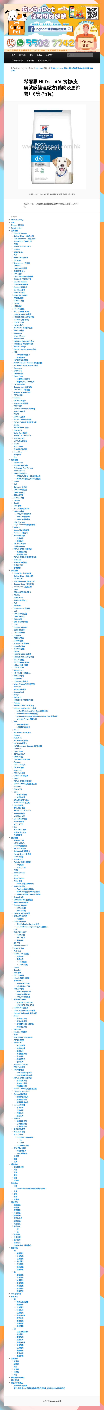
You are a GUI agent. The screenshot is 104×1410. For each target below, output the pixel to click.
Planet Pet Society (21, 1064)
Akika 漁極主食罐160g (25, 883)
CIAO (16, 624)
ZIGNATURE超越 (20, 449)
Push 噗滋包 (18, 856)
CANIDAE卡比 (19, 271)
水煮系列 (20, 1110)
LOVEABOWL (19, 843)
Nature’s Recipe (20, 346)
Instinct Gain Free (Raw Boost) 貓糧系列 (32, 711)
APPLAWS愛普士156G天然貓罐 (28, 894)
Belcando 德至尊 (20, 487)
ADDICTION (18, 252)
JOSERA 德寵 (19, 649)
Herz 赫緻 (17, 505)
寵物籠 (16, 1207)
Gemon (17, 500)
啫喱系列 (20, 1113)
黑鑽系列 (20, 959)
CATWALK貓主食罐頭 (22, 913)
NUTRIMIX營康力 (20, 743)
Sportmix (17, 786)
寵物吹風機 (18, 1218)
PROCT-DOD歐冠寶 (21, 403)
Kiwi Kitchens (19, 522)
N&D (15, 352)
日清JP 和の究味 (20, 832)
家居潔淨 (17, 1210)
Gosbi (16, 503)
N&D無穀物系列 (23, 724)
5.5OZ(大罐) (21, 908)
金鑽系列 (20, 956)
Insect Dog (18, 452)
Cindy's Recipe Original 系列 (28, 924)
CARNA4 (17, 265)
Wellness (17, 559)
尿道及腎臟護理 (22, 1302)
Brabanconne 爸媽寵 (22, 263)
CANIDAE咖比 (19, 492)
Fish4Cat (17, 635)
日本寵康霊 (18, 835)
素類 (15, 1177)
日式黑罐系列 (22, 1123)
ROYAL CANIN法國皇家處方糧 (25, 422)
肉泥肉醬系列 (19, 1167)
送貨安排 (49, 55)
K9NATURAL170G (23, 986)
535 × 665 (39, 68)
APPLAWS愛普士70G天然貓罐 (28, 891)
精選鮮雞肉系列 (22, 1097)
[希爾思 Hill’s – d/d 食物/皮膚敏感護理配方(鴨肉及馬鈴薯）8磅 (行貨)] (52, 146)
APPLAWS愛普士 (20, 473)
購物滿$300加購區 (18, 1377)
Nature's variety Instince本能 (25, 708)
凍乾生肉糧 (21, 797)
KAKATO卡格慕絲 (23, 519)
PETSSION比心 (20, 400)
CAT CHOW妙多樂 (21, 622)
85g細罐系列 (21, 1150)
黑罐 (15, 1161)
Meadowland (19, 338)
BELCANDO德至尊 (21, 257)
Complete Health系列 (25, 1137)
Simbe (16, 425)
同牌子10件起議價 (20, 1385)
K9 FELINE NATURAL (22, 673)
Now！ (16, 730)
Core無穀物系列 (23, 1145)
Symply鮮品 (18, 805)
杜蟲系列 (20, 1310)
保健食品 (14, 1296)
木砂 (15, 1374)
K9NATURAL (19, 980)
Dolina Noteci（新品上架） (24, 576)
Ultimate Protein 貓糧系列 (27, 719)
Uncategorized (16, 228)
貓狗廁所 (17, 1239)
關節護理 (20, 1253)
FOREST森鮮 (19, 300)
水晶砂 (16, 1369)
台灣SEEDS (18, 565)
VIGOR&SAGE (19, 438)
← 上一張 (81, 68)
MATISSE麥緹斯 (20, 689)
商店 (13, 55)
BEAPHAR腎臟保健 (21, 902)
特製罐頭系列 (22, 1086)
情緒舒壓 (20, 1269)
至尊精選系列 (22, 1053)
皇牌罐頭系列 (22, 1126)
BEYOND (17, 260)
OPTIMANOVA (19, 384)
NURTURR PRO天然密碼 (23, 1037)
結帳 (31, 55)
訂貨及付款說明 (17, 60)
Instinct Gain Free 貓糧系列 (27, 713)
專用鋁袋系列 (22, 551)
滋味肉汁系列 (22, 1099)
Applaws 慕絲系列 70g (25, 889)
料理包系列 (21, 1059)
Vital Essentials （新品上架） (25, 238)
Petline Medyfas (20, 765)
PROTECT (18, 406)
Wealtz (16, 443)
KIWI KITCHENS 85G (25, 1002)
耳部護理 (20, 1264)
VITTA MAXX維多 (20, 441)
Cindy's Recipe (20, 921)
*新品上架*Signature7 (22, 1091)
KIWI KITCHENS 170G (25, 1005)
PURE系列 (21, 935)
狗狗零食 (14, 1183)
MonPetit (17, 686)
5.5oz (22, 1142)
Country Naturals (20, 282)
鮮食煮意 (17, 568)
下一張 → (89, 68)
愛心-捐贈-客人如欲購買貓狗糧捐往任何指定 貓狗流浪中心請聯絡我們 (39, 1388)
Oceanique (18, 368)
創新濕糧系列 (22, 554)
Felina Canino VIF (21, 945)
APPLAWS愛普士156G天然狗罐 (28, 478)
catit (15, 611)
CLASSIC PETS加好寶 (22, 279)
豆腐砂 (16, 1361)
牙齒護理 (20, 1256)
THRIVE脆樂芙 (19, 813)
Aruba (16, 481)
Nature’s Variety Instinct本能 (25, 349)
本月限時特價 (16, 1293)
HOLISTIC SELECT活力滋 (24, 317)
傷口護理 (20, 1261)
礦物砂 (16, 1364)
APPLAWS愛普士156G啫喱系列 (28, 476)
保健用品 (14, 1248)
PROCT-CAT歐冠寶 (21, 775)
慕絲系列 (20, 940)
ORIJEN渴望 (18, 373)
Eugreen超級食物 (20, 287)
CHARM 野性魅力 (20, 845)
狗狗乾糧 (14, 230)
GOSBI (16, 303)
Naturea (17, 703)
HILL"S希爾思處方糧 (21, 311)
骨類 (15, 1172)
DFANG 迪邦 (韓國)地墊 (22, 1245)
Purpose (17, 398)
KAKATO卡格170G (24, 514)
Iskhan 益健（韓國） (22, 665)
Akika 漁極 (18, 881)
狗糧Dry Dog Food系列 (25, 381)
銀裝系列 (20, 1051)
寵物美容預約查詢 (44, 60)
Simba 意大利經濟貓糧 (22, 573)
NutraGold (18, 738)
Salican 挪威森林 (20, 1094)
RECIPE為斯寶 (19, 416)
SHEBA (17, 1118)
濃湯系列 (20, 541)
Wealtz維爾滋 (19, 821)
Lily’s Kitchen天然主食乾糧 (24, 684)
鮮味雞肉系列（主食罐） (26, 1024)
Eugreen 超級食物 (21, 465)
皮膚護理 (20, 1258)
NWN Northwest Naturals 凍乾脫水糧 (28, 363)
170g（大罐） (22, 867)
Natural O (17, 697)
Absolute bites (19, 470)
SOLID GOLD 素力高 (22, 802)
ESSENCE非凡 (19, 292)
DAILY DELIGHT (20, 932)
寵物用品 (14, 1202)
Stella (16, 792)
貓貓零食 (14, 1164)
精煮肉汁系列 (22, 1083)
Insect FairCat (19, 646)
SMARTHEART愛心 (21, 427)
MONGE (17, 527)
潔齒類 (16, 1180)
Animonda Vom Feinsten (23, 468)
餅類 (15, 1175)
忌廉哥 (16, 1156)
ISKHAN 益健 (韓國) (21, 319)
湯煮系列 (20, 1115)
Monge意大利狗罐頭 (21, 530)
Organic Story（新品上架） (24, 584)
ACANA (17, 249)
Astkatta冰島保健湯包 (22, 851)
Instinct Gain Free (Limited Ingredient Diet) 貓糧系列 (37, 716)
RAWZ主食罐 (19, 1070)
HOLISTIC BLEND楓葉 (22, 314)
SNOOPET (18, 430)
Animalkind (18, 462)
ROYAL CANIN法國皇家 (23, 419)
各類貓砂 (14, 1358)
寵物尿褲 (17, 1221)
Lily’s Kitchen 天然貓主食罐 (24, 1010)
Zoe (15, 457)
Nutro (16, 1034)
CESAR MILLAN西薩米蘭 (23, 276)
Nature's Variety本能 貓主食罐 (25, 1013)
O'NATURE (18, 371)
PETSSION (18, 395)
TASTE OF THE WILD (22, 435)
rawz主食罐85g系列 (24, 1072)
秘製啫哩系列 (22, 1080)
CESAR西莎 (18, 495)
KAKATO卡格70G (23, 516)
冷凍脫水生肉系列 (23, 379)
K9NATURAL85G (23, 983)
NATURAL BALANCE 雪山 (24, 341)
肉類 (15, 1169)
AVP (15, 255)
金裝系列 (20, 1061)
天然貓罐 (20, 918)
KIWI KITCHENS (20, 999)
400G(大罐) (24, 964)
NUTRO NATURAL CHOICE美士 (26, 365)
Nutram (17, 735)
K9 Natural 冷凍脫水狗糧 (23, 327)
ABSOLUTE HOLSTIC (22, 246)
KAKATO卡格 (19, 330)
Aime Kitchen (19, 878)
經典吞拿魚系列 (22, 1102)
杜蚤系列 (17, 1237)
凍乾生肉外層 (22, 794)
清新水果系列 (22, 1021)
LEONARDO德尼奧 (21, 681)
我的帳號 (22, 55)
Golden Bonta (19, 546)
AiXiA (16, 875)
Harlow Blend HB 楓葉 (22, 854)
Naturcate (17, 1029)
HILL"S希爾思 (19, 308)
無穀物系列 (21, 357)
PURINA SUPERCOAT (22, 392)
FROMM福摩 (18, 298)
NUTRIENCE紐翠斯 (21, 360)
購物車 (39, 55)
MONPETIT (18, 1042)
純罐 (15, 1159)
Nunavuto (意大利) (21, 533)
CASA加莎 (18, 273)
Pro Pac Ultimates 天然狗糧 (24, 408)
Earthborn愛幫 (19, 290)
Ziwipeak (17, 454)
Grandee (17, 970)
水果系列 (20, 538)
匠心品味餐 (21, 1045)
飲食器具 (17, 1234)
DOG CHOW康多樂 (21, 284)
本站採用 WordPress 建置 (52, 1401)
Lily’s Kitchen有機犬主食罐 (24, 524)
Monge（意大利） (18, 225)
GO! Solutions (19, 632)
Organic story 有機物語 (23, 387)
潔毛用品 (17, 1242)
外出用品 (17, 1212)
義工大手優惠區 (17, 1383)
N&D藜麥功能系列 (23, 354)
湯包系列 (20, 1056)
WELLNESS (18, 446)
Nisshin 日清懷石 (20, 1032)
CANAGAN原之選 (20, 268)
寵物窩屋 (17, 1204)
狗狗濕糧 (14, 460)
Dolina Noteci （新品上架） (24, 236)
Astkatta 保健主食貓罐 (22, 862)
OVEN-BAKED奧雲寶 (22, 389)
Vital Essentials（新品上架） (25, 581)
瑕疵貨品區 (15, 1380)
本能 (12, 222)
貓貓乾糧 (14, 570)
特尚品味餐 (21, 1048)
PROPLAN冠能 (19, 411)
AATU (16, 244)
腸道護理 (20, 1304)
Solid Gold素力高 (20, 433)
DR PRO (17, 943)
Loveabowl (18, 333)
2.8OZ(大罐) (21, 910)
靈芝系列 (20, 1318)
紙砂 (15, 1366)
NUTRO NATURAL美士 (22, 732)
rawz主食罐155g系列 (24, 1075)
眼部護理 (20, 1267)
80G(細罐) (23, 962)
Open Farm (18, 376)
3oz (21, 1140)
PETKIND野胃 (19, 767)
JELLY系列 (21, 937)
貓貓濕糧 (14, 837)
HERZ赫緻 (18, 306)
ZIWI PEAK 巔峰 (20, 829)
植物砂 (16, 1372)
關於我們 (30, 60)
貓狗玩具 (17, 1226)
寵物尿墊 (17, 1215)
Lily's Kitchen (19, 336)
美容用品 (17, 1223)
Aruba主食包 (19, 897)
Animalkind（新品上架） (23, 241)
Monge (16, 694)
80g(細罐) (20, 864)
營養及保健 (21, 1315)
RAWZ (16, 414)
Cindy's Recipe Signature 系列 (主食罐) (32, 926)
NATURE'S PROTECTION (23, 344)
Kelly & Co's (18, 325)
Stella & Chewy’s (17, 219)
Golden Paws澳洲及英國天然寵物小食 (31, 1188)
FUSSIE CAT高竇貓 (21, 643)
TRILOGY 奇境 (19, 808)
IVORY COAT (19, 322)
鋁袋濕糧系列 (22, 1121)
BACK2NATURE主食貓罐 (23, 900)
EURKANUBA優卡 (21, 295)
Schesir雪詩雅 (19, 535)
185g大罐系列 (22, 1153)
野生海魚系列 (22, 1026)
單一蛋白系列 (22, 1018)
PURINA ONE (19, 840)
